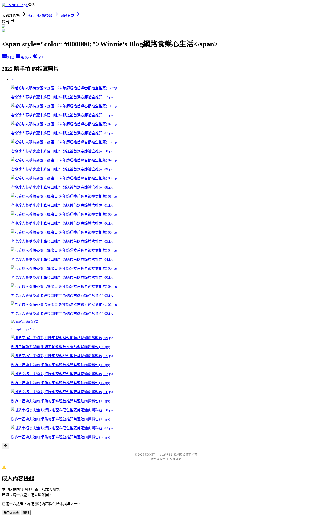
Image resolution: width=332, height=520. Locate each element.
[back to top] (5, 446)
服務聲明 (175, 459)
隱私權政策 (158, 459)
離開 (26, 513)
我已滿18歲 (11, 513)
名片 (41, 58)
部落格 (27, 58)
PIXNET (150, 454)
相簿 (11, 58)
